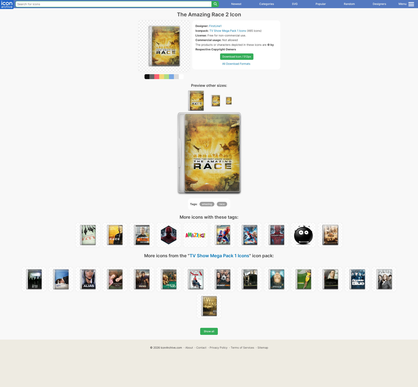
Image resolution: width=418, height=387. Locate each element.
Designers (379, 4)
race (222, 204)
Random (349, 4)
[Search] (215, 4)
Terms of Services (242, 347)
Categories (266, 4)
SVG (295, 4)
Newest (236, 4)
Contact (201, 347)
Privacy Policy (218, 347)
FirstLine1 (215, 26)
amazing (207, 204)
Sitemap (262, 347)
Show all (209, 331)
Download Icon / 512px (236, 56)
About (189, 347)
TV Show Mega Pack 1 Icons (227, 30)
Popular (321, 4)
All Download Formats (236, 63)
